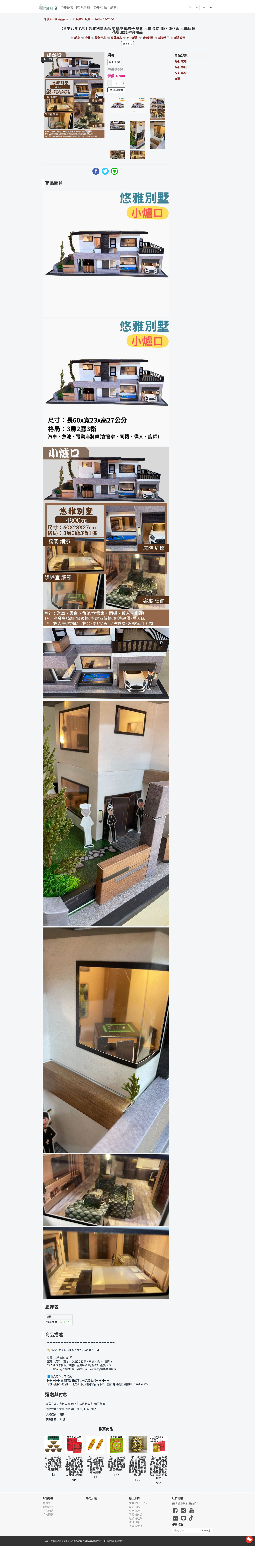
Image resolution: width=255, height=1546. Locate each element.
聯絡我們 (48, 1507)
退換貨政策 (136, 1518)
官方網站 (48, 1510)
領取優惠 (206, 1530)
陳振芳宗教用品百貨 (56, 19)
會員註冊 (134, 1503)
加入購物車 (118, 90)
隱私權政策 (136, 1514)
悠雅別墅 (114, 62)
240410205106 (104, 19)
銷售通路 (48, 1514)
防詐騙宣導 (136, 1526)
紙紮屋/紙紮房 (81, 19)
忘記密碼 (134, 1507)
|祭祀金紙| (83, 7)
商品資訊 (127, 43)
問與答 (47, 1503)
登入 (145, 1503)
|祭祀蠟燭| (67, 7)
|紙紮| (113, 7)
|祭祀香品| (100, 7)
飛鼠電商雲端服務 (113, 1541)
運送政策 (134, 1522)
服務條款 (134, 1510)
